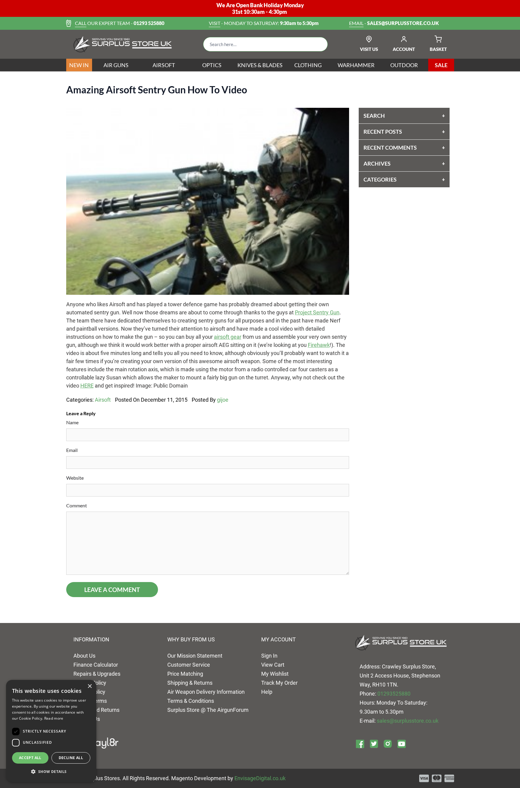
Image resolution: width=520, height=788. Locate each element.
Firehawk (319, 345)
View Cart (272, 665)
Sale (441, 65)
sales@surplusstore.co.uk (407, 721)
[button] (51, 772)
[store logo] (122, 44)
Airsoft (164, 65)
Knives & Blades (260, 65)
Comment (76, 505)
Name (72, 422)
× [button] (89, 686)
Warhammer (356, 65)
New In (79, 65)
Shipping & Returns (189, 683)
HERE (87, 385)
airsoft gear (227, 337)
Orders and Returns (96, 710)
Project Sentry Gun (317, 312)
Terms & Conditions (190, 701)
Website (75, 478)
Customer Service (188, 665)
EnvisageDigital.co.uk (260, 778)
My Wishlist (275, 674)
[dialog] (51, 731)
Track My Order (279, 683)
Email (72, 450)
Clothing (308, 65)
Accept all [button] (30, 757)
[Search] (318, 44)
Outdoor (404, 65)
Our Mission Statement (194, 656)
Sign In (269, 656)
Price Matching (185, 674)
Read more (53, 718)
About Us (84, 656)
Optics (211, 65)
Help (266, 692)
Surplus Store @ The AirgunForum (208, 710)
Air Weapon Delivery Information (206, 692)
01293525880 (393, 693)
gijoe (222, 400)
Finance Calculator (95, 665)
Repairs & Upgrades (96, 674)
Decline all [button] (71, 757)
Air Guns (116, 65)
